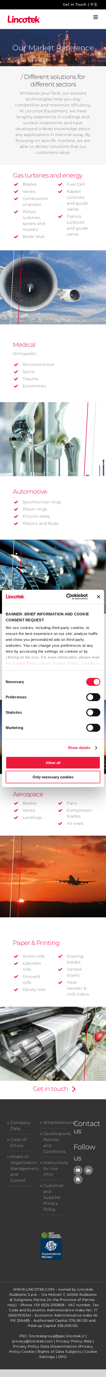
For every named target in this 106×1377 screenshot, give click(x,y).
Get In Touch (75, 4)
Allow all (53, 763)
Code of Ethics (18, 1142)
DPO (62, 1357)
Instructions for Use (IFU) (53, 1168)
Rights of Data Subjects (59, 1351)
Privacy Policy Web (74, 1341)
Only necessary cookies (53, 777)
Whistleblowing (53, 1122)
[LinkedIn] (88, 1170)
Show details (79, 748)
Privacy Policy (66, 663)
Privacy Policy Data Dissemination (45, 1346)
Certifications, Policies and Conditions (53, 1142)
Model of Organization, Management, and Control (20, 1168)
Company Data (20, 1125)
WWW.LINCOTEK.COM (33, 1289)
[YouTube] (78, 1170)
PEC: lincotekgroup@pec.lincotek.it (51, 1336)
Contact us (86, 1127)
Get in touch (50, 1088)
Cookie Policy (25, 663)
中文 (93, 4)
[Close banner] (98, 596)
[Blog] (78, 1179)
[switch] (93, 697)
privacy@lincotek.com (32, 1341)
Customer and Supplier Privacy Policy (53, 1197)
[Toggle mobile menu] (96, 17)
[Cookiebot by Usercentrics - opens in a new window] (67, 596)
